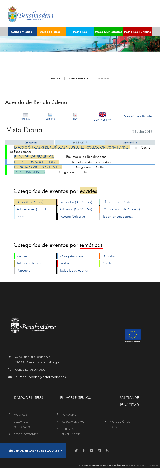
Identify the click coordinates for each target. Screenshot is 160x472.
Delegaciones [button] (50, 32)
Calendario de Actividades (138, 116)
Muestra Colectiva (72, 216)
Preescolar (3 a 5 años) (76, 202)
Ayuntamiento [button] (21, 32)
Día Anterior (31, 142)
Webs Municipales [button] (108, 32)
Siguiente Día (130, 142)
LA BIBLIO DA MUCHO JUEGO (36, 162)
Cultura (22, 256)
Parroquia (23, 270)
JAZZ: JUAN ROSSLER (29, 172)
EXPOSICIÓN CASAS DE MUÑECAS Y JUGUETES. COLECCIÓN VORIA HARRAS (72, 147)
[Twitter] (76, 451)
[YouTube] (91, 451)
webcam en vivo (72, 422)
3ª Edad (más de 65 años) (121, 209)
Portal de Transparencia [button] (80, 33)
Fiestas (64, 263)
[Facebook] (84, 451)
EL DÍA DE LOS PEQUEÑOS (34, 157)
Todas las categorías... (118, 216)
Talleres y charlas (29, 263)
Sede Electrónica (26, 434)
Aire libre (108, 263)
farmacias (68, 415)
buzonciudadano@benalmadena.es (41, 377)
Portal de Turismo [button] (137, 32)
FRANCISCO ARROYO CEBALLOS (38, 167)
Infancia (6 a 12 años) (118, 202)
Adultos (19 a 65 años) (76, 209)
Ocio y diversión (71, 256)
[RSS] (107, 451)
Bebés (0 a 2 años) (30, 202)
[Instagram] (99, 451)
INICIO (55, 78)
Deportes (108, 256)
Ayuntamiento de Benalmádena (104, 465)
